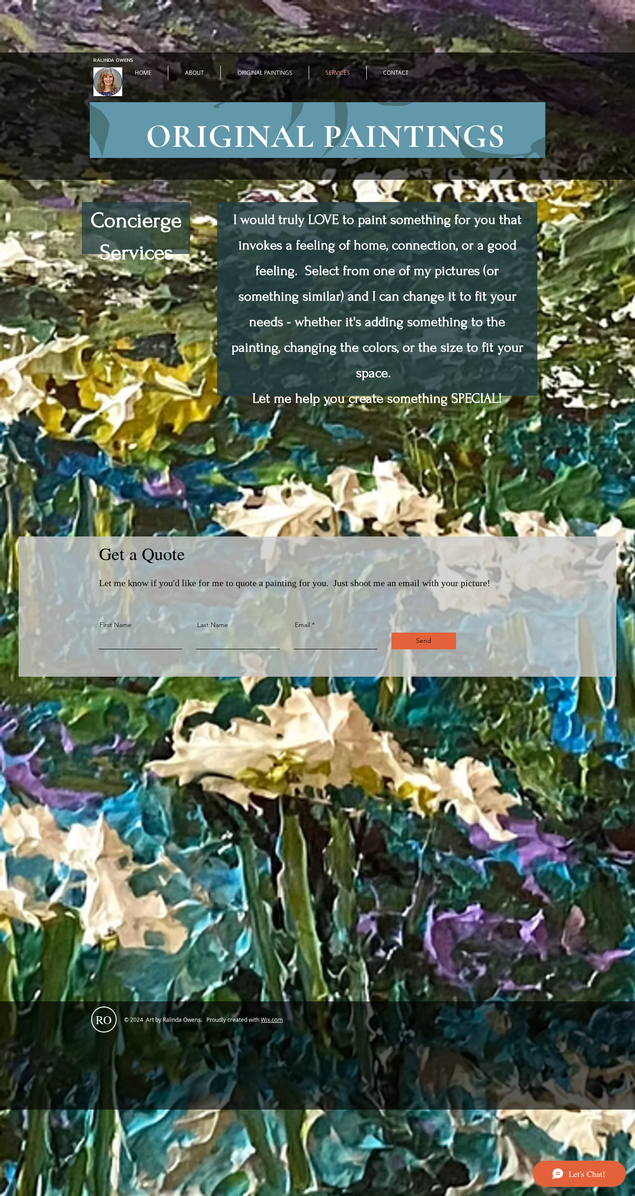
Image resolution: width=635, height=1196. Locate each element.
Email (302, 624)
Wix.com (272, 1019)
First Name (115, 624)
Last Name (212, 624)
